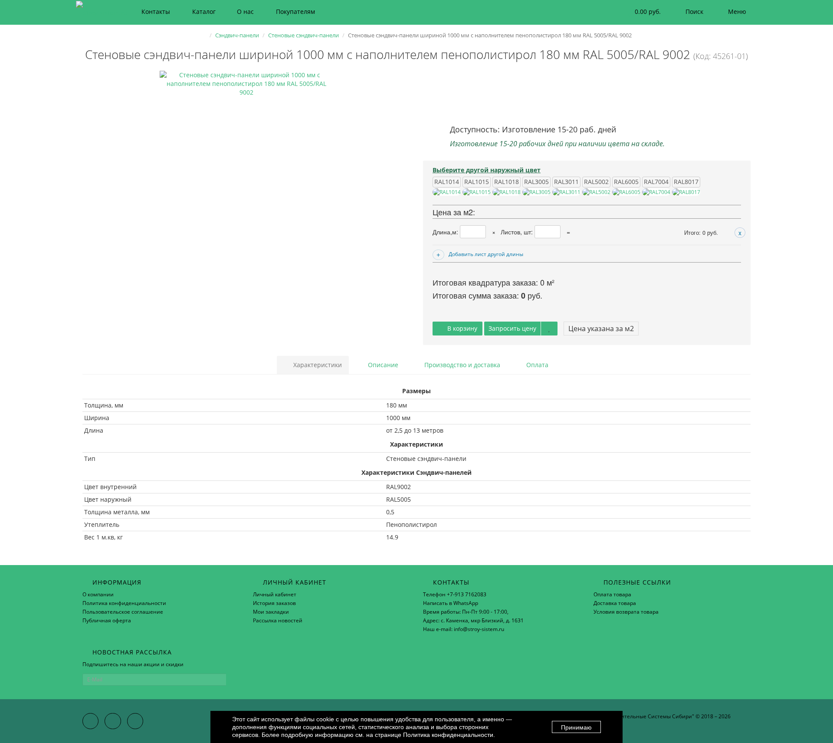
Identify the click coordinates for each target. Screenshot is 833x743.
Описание (382, 365)
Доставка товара (615, 603)
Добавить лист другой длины (486, 254)
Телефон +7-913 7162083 (454, 594)
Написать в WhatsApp (450, 603)
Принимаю (576, 727)
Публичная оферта (106, 620)
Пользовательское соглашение (122, 611)
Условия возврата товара (626, 611)
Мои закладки (271, 611)
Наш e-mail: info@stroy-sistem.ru (463, 629)
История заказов (274, 603)
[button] (642, 12)
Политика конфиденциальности (124, 603)
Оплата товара (612, 594)
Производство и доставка (461, 365)
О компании (98, 594)
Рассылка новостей (277, 620)
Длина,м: (446, 231)
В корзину (461, 328)
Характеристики (317, 365)
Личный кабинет (274, 594)
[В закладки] (549, 328)
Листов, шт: (518, 231)
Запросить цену (512, 328)
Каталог (203, 11)
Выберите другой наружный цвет (487, 170)
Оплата (536, 365)
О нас (245, 11)
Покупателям (295, 11)
